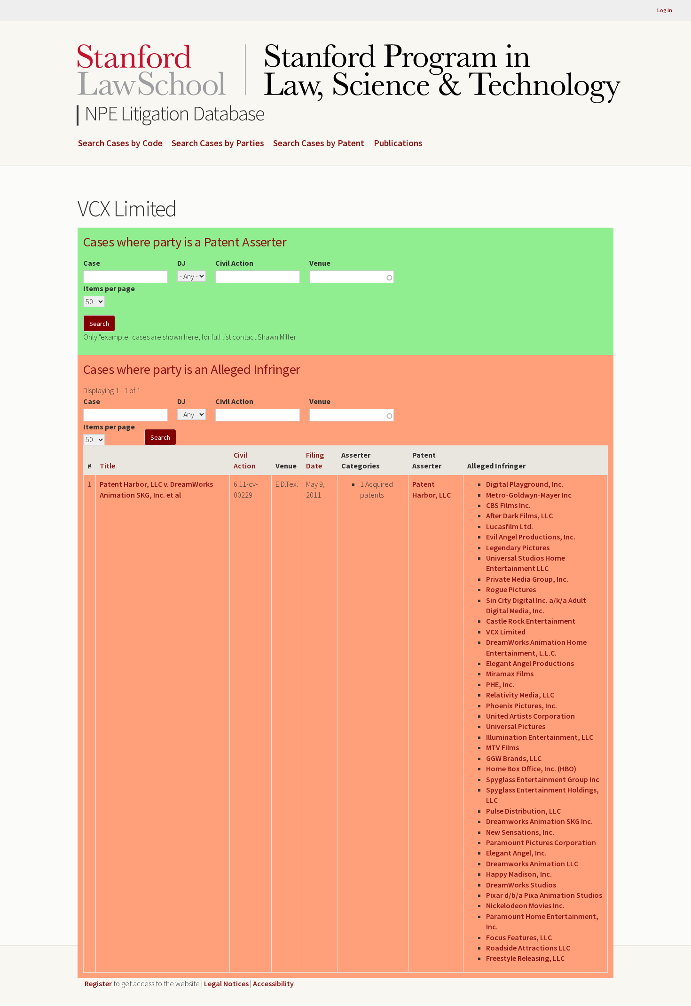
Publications (398, 143)
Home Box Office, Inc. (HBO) (531, 768)
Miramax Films (510, 673)
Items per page (109, 288)
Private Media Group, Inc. (527, 579)
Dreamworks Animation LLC (532, 863)
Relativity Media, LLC (520, 694)
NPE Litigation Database (175, 113)
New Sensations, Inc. (520, 832)
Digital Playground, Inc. (525, 484)
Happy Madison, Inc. (519, 874)
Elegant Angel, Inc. (516, 852)
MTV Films (502, 747)
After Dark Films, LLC (519, 515)
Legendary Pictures (518, 547)
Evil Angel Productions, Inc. (530, 536)
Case (91, 263)
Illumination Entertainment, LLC (539, 737)
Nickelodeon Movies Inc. (525, 905)
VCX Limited (506, 631)
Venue (319, 263)
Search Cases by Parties (218, 143)
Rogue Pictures (511, 589)
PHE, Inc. (500, 684)
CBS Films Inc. (508, 505)
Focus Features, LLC (519, 937)
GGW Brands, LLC (514, 758)
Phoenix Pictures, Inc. (521, 705)
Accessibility (273, 983)
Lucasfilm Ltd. (509, 526)
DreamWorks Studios (521, 884)
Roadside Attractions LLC (528, 947)
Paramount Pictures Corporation (541, 842)
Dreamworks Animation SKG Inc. (539, 821)
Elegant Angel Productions (530, 663)
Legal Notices (226, 983)
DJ (181, 263)
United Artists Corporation (530, 716)
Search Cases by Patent (318, 143)
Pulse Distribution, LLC (523, 811)
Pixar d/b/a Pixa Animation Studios (544, 895)
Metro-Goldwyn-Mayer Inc (529, 494)
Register (98, 983)
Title (107, 465)
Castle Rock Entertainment (530, 621)
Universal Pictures (515, 726)
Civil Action (234, 263)
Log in (664, 10)
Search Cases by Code (120, 143)
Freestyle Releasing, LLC (525, 958)
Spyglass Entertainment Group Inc (542, 779)
